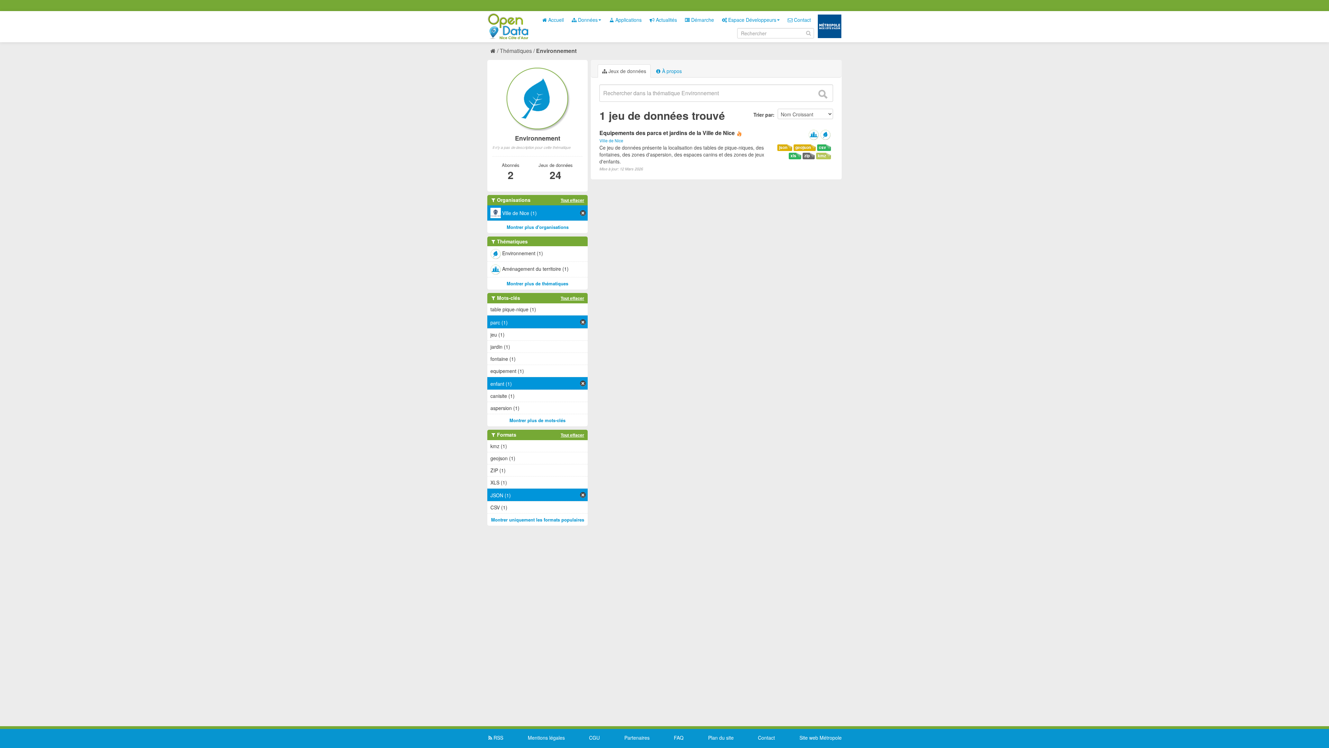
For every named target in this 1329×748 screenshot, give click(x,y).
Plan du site (721, 737)
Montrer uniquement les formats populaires (537, 519)
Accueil (555, 19)
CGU (594, 737)
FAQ (679, 737)
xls (793, 156)
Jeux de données (626, 71)
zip (807, 156)
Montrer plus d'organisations (538, 227)
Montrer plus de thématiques (537, 283)
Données (587, 19)
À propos (671, 71)
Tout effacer (572, 200)
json (783, 147)
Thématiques (516, 51)
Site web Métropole (820, 737)
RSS (497, 737)
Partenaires (637, 737)
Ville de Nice (611, 140)
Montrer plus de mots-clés (537, 420)
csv (822, 147)
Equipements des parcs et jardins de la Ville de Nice (667, 133)
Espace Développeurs (751, 19)
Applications (628, 19)
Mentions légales (546, 737)
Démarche (702, 19)
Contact (802, 19)
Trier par (763, 114)
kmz (822, 156)
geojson (803, 147)
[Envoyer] (822, 94)
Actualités (665, 19)
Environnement (556, 51)
